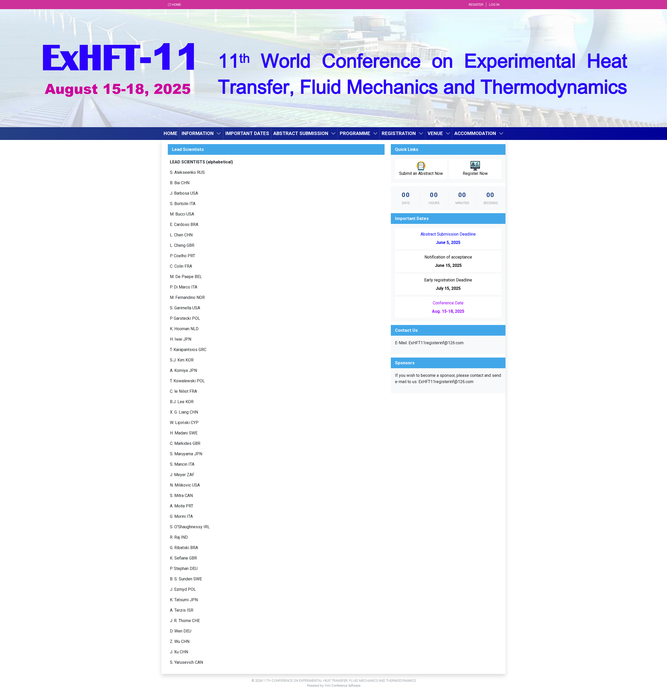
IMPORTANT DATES (247, 133)
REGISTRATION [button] (399, 133)
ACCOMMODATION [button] (475, 133)
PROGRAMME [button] (355, 133)
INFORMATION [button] (198, 133)
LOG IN (494, 5)
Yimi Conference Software (342, 685)
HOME (176, 5)
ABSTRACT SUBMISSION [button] (300, 133)
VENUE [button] (435, 133)
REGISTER (476, 5)
